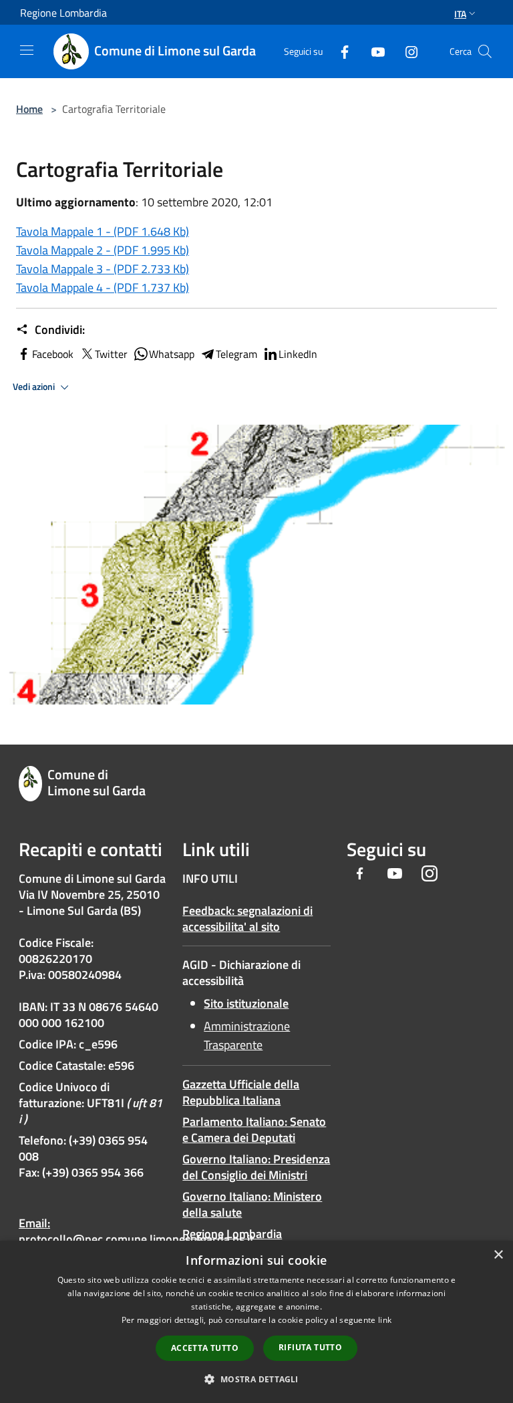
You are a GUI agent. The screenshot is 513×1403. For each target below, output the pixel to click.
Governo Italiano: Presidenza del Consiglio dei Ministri (256, 1167)
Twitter (111, 354)
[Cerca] (485, 51)
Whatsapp (171, 354)
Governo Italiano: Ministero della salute (252, 1204)
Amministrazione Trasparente (247, 1035)
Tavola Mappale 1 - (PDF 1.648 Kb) (102, 231)
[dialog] (256, 1322)
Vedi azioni (35, 386)
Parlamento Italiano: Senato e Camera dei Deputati (254, 1130)
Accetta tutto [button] (204, 1348)
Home (29, 109)
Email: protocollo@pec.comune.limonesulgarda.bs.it (136, 1231)
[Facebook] (339, 51)
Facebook (52, 354)
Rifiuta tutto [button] (310, 1347)
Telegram (236, 354)
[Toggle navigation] (27, 50)
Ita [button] (460, 14)
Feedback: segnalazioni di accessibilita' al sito (247, 918)
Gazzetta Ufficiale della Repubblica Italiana (240, 1092)
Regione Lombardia (232, 1234)
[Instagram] (406, 51)
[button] (256, 1379)
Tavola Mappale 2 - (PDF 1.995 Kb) (102, 250)
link (384, 1320)
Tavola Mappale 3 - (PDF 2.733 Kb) (102, 269)
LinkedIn (298, 354)
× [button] (498, 1255)
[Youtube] (372, 51)
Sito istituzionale (246, 1003)
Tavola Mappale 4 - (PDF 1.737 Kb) (102, 287)
